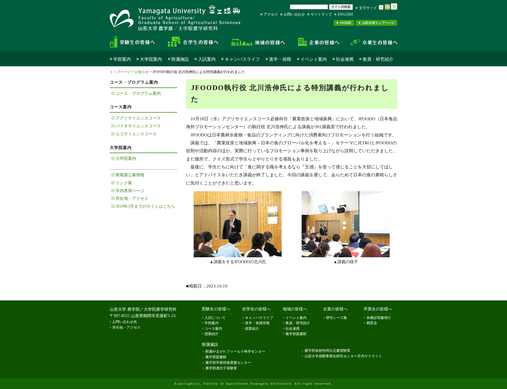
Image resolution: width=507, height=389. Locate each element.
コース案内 (213, 329)
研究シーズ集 (336, 318)
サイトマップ (321, 14)
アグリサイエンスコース (138, 118)
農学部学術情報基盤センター (228, 363)
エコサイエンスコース (136, 134)
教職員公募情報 (130, 175)
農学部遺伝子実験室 (221, 368)
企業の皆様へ (318, 41)
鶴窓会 (371, 323)
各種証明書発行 (378, 318)
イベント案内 (313, 59)
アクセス (271, 14)
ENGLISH (345, 14)
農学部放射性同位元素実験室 (327, 351)
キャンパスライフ (242, 59)
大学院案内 (151, 59)
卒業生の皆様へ (370, 41)
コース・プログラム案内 (138, 93)
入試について (215, 318)
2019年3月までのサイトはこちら (145, 206)
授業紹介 (212, 334)
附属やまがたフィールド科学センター (235, 351)
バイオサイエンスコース (138, 126)
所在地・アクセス (132, 198)
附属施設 (180, 59)
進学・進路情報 (257, 323)
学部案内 (122, 59)
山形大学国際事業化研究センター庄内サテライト (343, 356)
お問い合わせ (294, 14)
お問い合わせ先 (124, 322)
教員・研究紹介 (378, 59)
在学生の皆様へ (195, 41)
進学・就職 (280, 59)
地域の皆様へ (258, 41)
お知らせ (142, 72)
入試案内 (207, 59)
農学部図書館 (296, 334)
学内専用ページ (130, 191)
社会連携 (345, 59)
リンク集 (124, 183)
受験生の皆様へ (137, 41)
